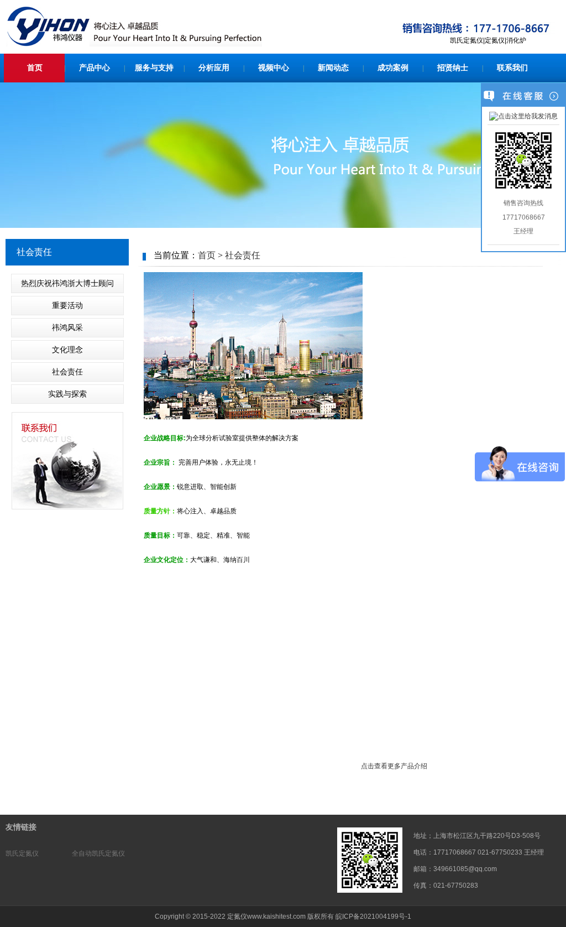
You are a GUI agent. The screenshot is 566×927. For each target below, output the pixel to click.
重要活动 (67, 305)
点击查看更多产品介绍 (395, 766)
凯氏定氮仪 (22, 853)
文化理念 (67, 349)
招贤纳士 (452, 68)
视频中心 (273, 68)
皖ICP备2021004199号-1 (373, 916)
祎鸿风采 (67, 327)
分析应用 (213, 68)
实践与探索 (67, 393)
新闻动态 (333, 68)
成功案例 (393, 68)
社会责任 (67, 371)
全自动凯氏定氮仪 (98, 853)
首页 (35, 68)
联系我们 (512, 68)
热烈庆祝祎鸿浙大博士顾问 (67, 283)
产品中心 (94, 68)
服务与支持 (154, 68)
